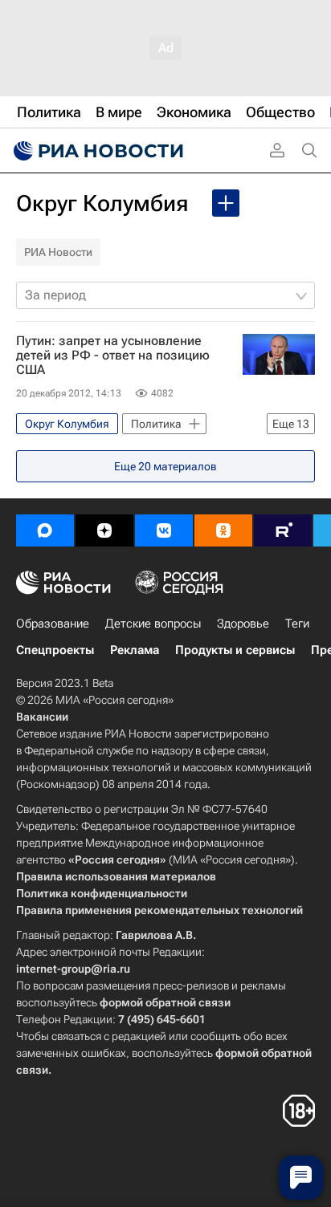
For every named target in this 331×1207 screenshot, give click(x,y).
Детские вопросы (153, 623)
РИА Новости (58, 252)
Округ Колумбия (102, 203)
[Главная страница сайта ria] (96, 150)
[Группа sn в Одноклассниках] (223, 530)
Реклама (134, 650)
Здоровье (243, 623)
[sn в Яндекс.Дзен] (104, 530)
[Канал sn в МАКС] (45, 530)
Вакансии (42, 716)
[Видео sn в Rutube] (283, 530)
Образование (52, 623)
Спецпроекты (55, 650)
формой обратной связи (165, 1002)
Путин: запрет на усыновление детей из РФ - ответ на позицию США (113, 355)
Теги (297, 623)
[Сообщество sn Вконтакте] (164, 530)
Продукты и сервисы (235, 650)
